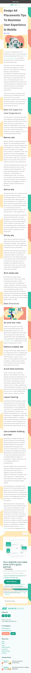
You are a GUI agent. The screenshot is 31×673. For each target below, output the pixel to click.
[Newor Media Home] (13, 608)
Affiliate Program (6, 647)
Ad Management (6, 628)
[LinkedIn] (6, 615)
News (3, 645)
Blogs (3, 641)
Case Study (5, 649)
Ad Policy (4, 653)
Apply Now (6, 633)
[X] (9, 615)
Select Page (15, 1)
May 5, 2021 (7, 33)
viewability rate (8, 341)
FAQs (3, 643)
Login (13, 633)
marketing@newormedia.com (9, 621)
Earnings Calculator (7, 630)
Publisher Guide (6, 651)
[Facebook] (3, 615)
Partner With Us (11, 581)
